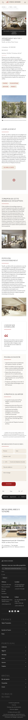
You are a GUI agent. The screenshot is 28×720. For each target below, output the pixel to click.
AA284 (14, 7)
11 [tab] (15, 120)
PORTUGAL (8, 644)
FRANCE (7, 620)
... (7, 7)
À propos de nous (6, 584)
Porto (3, 658)
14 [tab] (19, 120)
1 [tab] (2, 120)
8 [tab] (11, 120)
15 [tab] (20, 120)
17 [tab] (23, 120)
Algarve (4, 650)
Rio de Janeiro (5, 679)
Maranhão (4, 683)
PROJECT (13, 86)
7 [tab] (10, 120)
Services (4, 589)
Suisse (6, 697)
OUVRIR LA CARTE (9, 167)
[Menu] (25, 2)
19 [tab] (25, 120)
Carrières (4, 593)
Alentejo (4, 654)
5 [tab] (7, 120)
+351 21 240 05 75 (19, 605)
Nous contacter (6, 586)
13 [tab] (17, 120)
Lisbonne (4, 647)
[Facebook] (12, 611)
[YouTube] (18, 611)
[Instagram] (9, 611)
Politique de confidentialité (14, 707)
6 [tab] (8, 120)
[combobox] (5, 462)
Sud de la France (6, 630)
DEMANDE (5, 86)
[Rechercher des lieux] (3, 2)
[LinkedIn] (15, 611)
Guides (3, 591)
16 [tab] (21, 120)
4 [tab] (6, 120)
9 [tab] (12, 120)
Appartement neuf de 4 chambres (13, 540)
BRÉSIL (6, 676)
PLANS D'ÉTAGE (14, 83)
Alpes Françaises (6, 623)
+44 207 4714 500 (19, 589)
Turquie (7, 694)
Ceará (3, 687)
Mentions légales (14, 709)
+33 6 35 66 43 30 (6, 604)
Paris (10, 7)
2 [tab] (3, 120)
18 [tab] (24, 120)
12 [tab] (16, 120)
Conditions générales (14, 702)
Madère (4, 666)
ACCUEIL (3, 7)
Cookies (14, 705)
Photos (5, 83)
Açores (4, 662)
